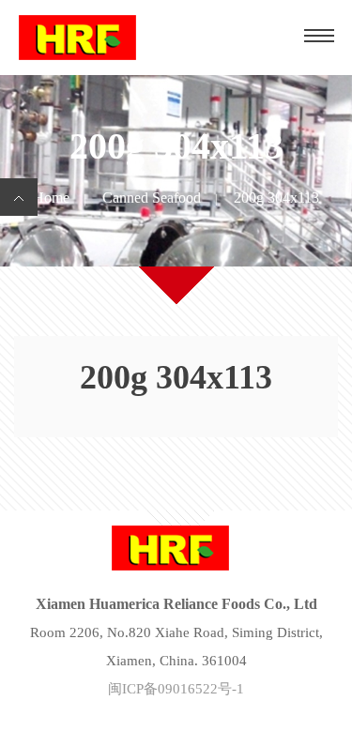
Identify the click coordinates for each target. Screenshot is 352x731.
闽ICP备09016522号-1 (176, 688)
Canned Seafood (151, 198)
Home (51, 198)
